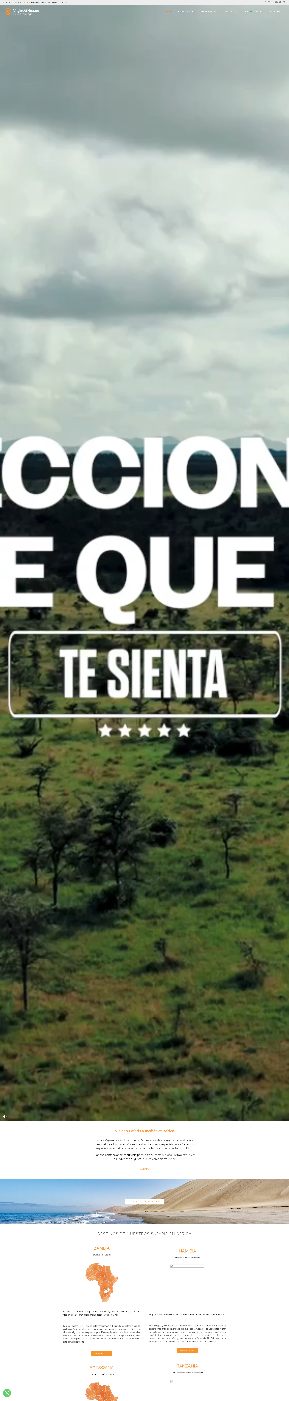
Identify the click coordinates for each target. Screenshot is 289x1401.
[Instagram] (269, 2)
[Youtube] (276, 2)
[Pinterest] (280, 2)
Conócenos (185, 11)
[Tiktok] (273, 2)
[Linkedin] (284, 2)
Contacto (273, 11)
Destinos (230, 11)
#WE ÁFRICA (252, 11)
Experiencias (208, 11)
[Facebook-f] (265, 2)
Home (169, 11)
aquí (28, 2)
